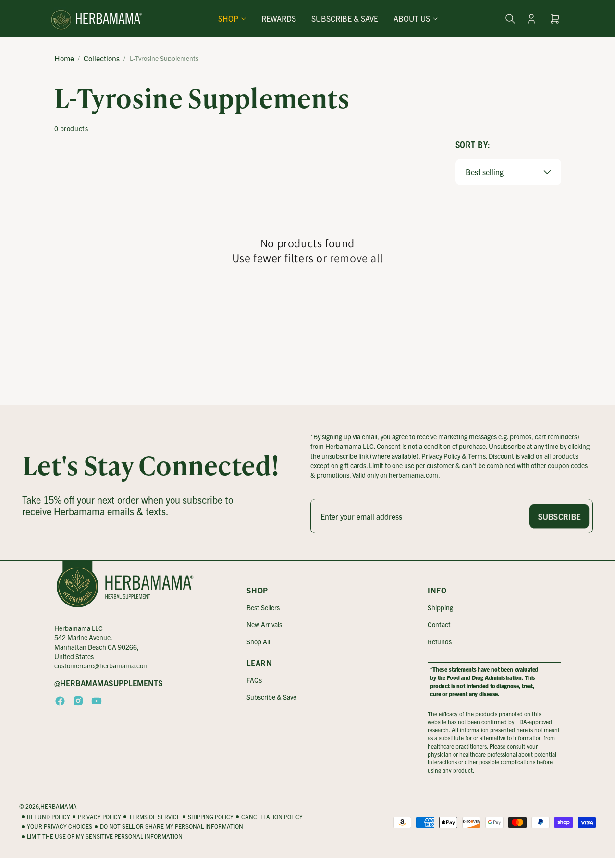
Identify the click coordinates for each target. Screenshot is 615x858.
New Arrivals (264, 624)
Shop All (258, 641)
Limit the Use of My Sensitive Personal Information (105, 836)
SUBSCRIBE (559, 516)
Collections (102, 58)
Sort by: (473, 144)
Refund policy (48, 816)
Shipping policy (211, 816)
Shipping (440, 607)
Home (64, 58)
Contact (439, 624)
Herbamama (58, 806)
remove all (356, 258)
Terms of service (154, 816)
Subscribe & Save (271, 696)
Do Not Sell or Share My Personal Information (171, 826)
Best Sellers (263, 607)
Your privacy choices (59, 826)
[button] (232, 18)
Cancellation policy (272, 816)
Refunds (440, 641)
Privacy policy (99, 816)
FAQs (254, 680)
